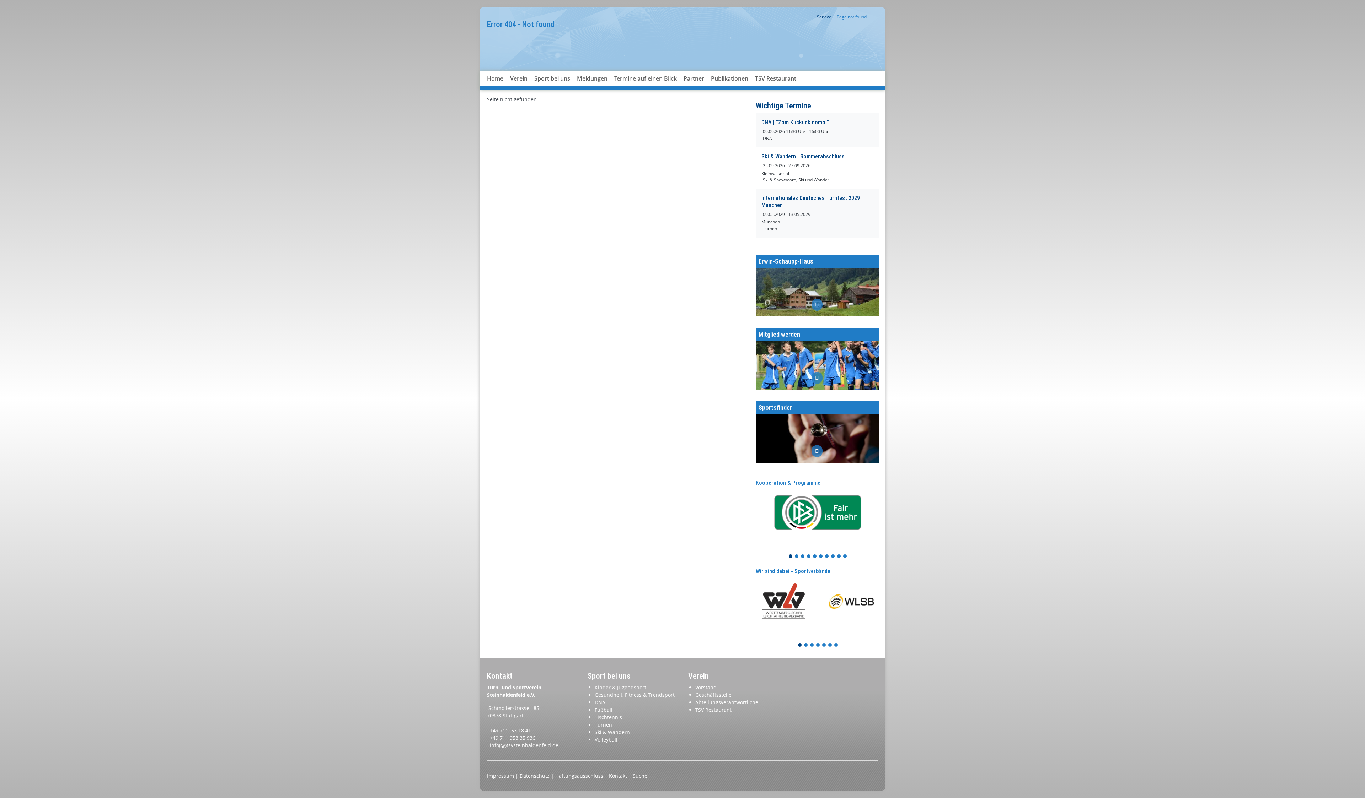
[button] (519, 87)
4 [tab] (809, 556)
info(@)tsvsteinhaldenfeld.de (524, 745)
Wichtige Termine (783, 105)
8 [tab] (833, 556)
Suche (640, 775)
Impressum (501, 775)
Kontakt (618, 775)
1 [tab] (790, 556)
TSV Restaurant (775, 78)
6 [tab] (821, 556)
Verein (519, 78)
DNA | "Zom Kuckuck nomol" (795, 122)
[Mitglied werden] (817, 359)
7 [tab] (827, 556)
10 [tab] (845, 556)
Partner (694, 78)
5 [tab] (815, 556)
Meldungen (592, 78)
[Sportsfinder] (817, 432)
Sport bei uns (552, 78)
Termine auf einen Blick (645, 78)
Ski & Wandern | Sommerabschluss (803, 156)
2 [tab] (797, 556)
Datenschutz (535, 775)
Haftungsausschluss (580, 775)
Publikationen (729, 78)
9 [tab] (839, 556)
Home (495, 78)
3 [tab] (803, 556)
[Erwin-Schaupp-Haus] (817, 285)
